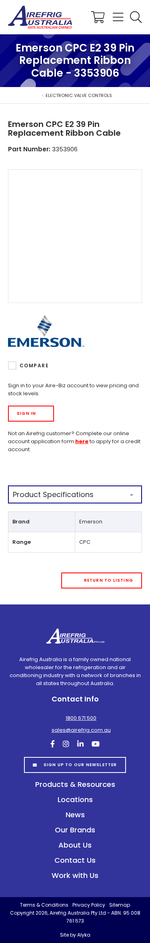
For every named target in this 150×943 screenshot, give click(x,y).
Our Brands (75, 830)
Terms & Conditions (44, 904)
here (81, 441)
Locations (75, 799)
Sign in (26, 413)
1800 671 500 (81, 718)
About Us (75, 845)
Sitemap (119, 904)
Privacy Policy (88, 904)
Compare (34, 365)
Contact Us (75, 860)
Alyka (83, 934)
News (75, 815)
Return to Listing (108, 580)
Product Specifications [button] (53, 494)
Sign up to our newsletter (80, 765)
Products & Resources (75, 784)
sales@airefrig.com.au (81, 730)
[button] (136, 17)
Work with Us (75, 875)
